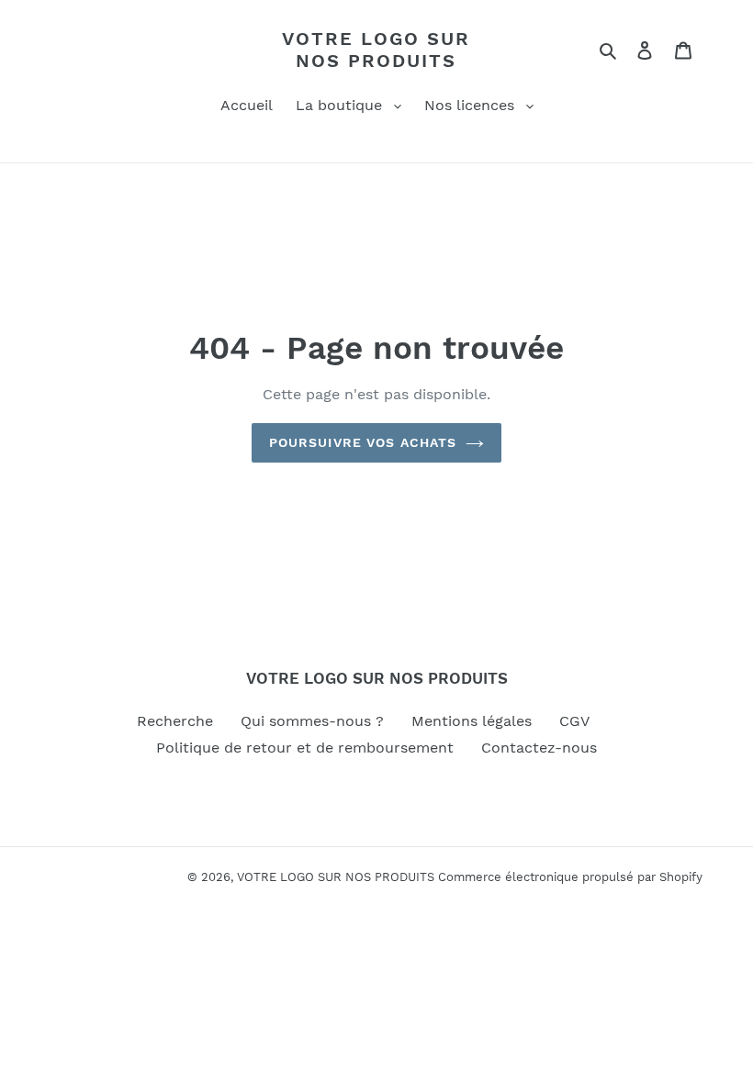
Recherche (175, 721)
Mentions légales (471, 721)
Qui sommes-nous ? (312, 721)
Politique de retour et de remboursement (305, 747)
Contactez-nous (539, 747)
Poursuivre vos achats (363, 442)
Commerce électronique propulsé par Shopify (570, 877)
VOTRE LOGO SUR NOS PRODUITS (376, 50)
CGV (574, 721)
